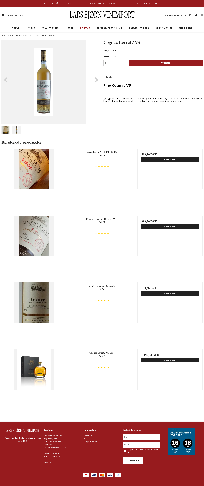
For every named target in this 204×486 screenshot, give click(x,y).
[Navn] (141, 437)
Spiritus (85, 28)
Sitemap (47, 463)
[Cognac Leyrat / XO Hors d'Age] (34, 248)
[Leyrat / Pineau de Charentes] (34, 314)
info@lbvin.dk (55, 456)
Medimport (185, 28)
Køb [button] (167, 63)
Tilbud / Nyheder (139, 28)
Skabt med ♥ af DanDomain (102, 478)
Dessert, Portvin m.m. (109, 28)
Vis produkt (170, 159)
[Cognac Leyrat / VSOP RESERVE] (34, 181)
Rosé (70, 28)
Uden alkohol (163, 28)
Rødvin (16, 28)
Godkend (132, 461)
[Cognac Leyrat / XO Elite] (34, 381)
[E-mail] (141, 444)
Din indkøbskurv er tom (176, 15)
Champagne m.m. (51, 28)
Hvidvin (31, 28)
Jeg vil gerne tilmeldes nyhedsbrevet (143, 450)
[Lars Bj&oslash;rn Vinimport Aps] (102, 15)
